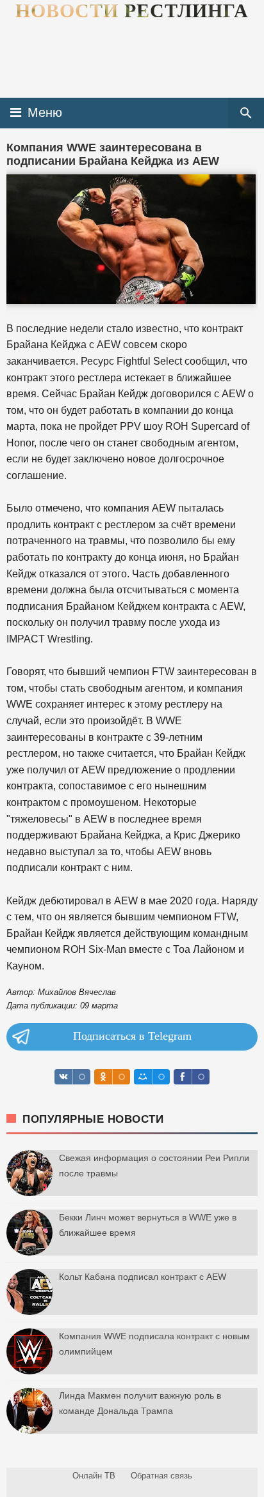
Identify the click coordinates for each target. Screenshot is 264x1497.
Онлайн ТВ (93, 1475)
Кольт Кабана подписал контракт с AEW (142, 1277)
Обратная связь (161, 1475)
